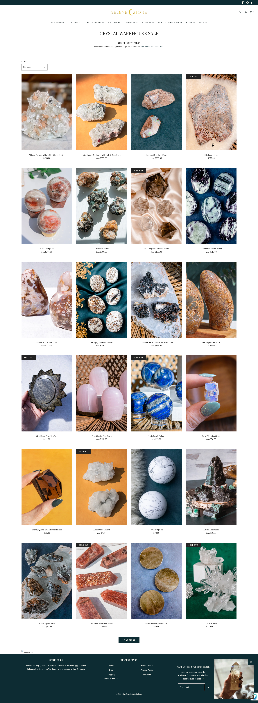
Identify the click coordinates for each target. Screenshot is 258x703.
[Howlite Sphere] (156, 487)
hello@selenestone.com (37, 669)
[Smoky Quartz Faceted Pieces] (156, 206)
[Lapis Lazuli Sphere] (156, 393)
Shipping (111, 674)
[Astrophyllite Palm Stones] (101, 300)
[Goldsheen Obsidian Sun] (47, 393)
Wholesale (146, 674)
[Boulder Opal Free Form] (156, 112)
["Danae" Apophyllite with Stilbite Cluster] (47, 112)
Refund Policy (147, 665)
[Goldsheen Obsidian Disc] (156, 581)
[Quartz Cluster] (211, 581)
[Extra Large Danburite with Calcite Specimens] (101, 112)
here (76, 665)
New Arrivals (58, 23)
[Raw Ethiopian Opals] (211, 393)
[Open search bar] (239, 12)
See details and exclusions (152, 46)
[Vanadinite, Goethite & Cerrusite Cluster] (156, 300)
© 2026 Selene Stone (123, 694)
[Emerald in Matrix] (211, 487)
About (111, 665)
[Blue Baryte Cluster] (47, 581)
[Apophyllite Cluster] (101, 487)
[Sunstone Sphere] (47, 206)
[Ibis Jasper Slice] (211, 112)
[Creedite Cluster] (101, 206)
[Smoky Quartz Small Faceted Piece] (47, 487)
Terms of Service (111, 678)
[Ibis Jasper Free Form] (211, 300)
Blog (111, 670)
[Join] (208, 687)
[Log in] (246, 12)
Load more (129, 640)
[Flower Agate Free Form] (47, 300)
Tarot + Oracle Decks (170, 23)
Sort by (25, 61)
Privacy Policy (147, 670)
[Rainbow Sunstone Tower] (101, 581)
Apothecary (115, 23)
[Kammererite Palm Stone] (211, 206)
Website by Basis (136, 694)
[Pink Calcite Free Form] (101, 393)
